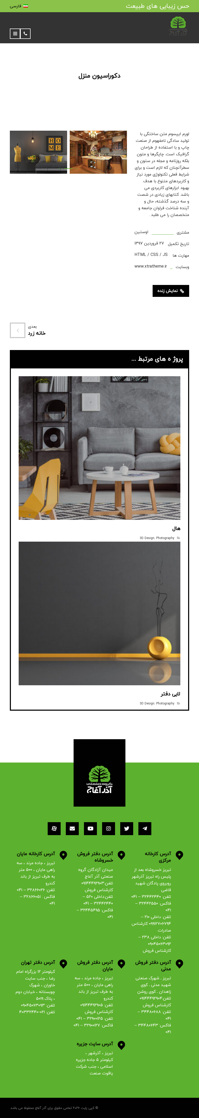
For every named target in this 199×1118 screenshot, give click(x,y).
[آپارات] (54, 828)
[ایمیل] (72, 828)
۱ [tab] (60, 168)
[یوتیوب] (90, 828)
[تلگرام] (144, 828)
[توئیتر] (126, 828)
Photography (165, 538)
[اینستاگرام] (108, 828)
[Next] (117, 153)
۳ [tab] (74, 168)
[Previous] (19, 153)
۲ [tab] (66, 168)
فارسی (15, 6)
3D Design (147, 538)
